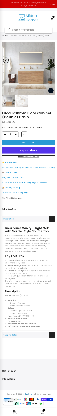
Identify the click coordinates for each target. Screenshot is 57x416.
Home (5, 35)
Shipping (18, 127)
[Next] (51, 60)
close (52, 4)
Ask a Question (9, 209)
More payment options (28, 157)
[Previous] (6, 60)
